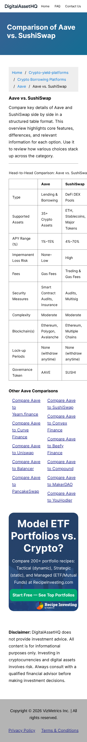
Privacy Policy (21, 730)
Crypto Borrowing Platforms (41, 79)
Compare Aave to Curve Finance (26, 430)
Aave (21, 86)
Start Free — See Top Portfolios (43, 595)
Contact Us (73, 6)
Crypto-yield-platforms (48, 72)
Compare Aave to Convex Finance (61, 423)
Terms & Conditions (60, 730)
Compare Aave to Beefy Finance (61, 446)
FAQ (57, 6)
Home (45, 6)
